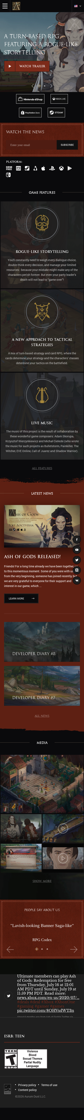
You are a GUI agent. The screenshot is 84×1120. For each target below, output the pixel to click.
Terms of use (49, 1085)
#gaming (25, 1005)
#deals (23, 1001)
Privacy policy (27, 1085)
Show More (42, 881)
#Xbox (47, 1001)
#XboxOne (65, 1001)
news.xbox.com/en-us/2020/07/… (48, 996)
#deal (35, 1001)
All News (42, 716)
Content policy (27, 1090)
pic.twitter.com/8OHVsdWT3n (45, 1009)
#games (57, 1005)
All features (42, 468)
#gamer (42, 1005)
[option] (42, 52)
